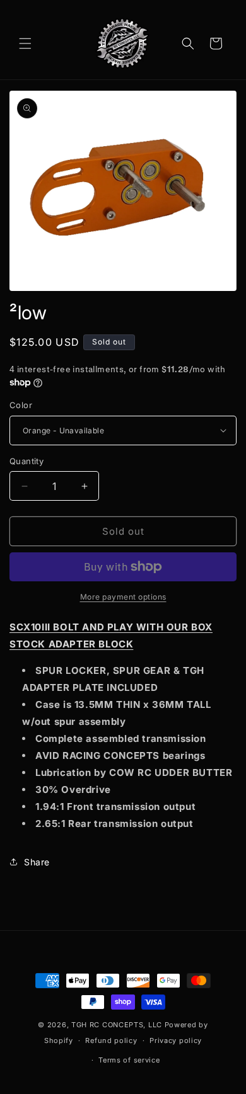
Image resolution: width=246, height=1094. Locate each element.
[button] (25, 43)
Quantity (26, 461)
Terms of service (129, 1060)
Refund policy (111, 1040)
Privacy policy (175, 1040)
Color (20, 405)
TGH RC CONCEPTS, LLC (116, 1024)
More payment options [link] (123, 596)
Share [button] (37, 862)
